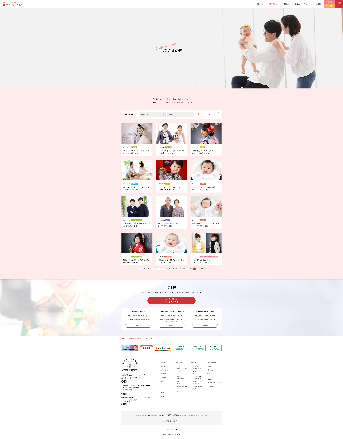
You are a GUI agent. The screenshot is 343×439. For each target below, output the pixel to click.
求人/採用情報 (210, 386)
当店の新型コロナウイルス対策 (214, 382)
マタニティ (179, 366)
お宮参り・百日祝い (182, 368)
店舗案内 (286, 4)
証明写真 (179, 388)
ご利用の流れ (296, 4)
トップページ (163, 362)
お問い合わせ (210, 370)
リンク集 (162, 392)
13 (184, 269)
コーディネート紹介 (211, 362)
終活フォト (179, 391)
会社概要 (209, 379)
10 (173, 269)
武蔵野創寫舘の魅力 (164, 370)
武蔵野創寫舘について (274, 4)
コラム (161, 388)
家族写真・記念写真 (182, 386)
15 (191, 269)
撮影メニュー (260, 4)
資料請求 (209, 366)
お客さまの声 (163, 373)
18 (202, 269)
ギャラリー (306, 4)
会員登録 (162, 396)
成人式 (178, 381)
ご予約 (208, 373)
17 (198, 269)
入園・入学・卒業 (181, 376)
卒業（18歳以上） (181, 378)
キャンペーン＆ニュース (165, 385)
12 (180, 269)
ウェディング (180, 383)
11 (177, 269)
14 (187, 269)
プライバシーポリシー (171, 429)
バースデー (179, 371)
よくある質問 (317, 4)
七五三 (178, 373)
